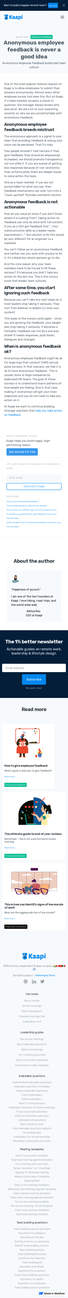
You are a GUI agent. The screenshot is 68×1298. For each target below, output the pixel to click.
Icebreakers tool (32, 1021)
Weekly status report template (32, 1176)
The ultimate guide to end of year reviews (26, 505)
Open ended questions (32, 1249)
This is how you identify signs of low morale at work (31, 510)
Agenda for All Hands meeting (32, 1172)
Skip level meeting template (32, 1214)
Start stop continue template (32, 1210)
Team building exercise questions (32, 1229)
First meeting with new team (32, 1164)
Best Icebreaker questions (32, 1044)
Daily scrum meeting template (32, 1185)
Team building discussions (31, 1254)
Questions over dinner (32, 1266)
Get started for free (22, 451)
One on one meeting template (32, 1201)
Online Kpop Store (45, 975)
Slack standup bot (32, 1011)
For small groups (32, 1132)
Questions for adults (31, 1279)
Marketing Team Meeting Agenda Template (32, 1189)
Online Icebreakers (32, 1099)
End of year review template (32, 1155)
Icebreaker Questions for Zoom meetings (32, 1107)
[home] (27, 17)
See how (53, 6)
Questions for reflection (31, 1258)
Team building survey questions (32, 1287)
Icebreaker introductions (32, 1120)
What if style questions (32, 1103)
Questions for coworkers (32, 1270)
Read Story (9, 776)
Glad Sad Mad (31, 1180)
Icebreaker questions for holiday (32, 1086)
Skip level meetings (32, 1049)
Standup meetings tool (32, 1016)
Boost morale (32, 1000)
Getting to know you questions (31, 1241)
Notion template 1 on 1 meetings (32, 1168)
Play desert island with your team (32, 1141)
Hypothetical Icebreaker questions (32, 1082)
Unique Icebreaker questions (32, 1090)
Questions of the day (32, 1237)
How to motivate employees (32, 1060)
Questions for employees (32, 1283)
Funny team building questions (32, 1275)
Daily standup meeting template (32, 1193)
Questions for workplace (32, 1233)
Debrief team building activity (32, 1245)
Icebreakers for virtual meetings (32, 1136)
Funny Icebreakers (32, 1095)
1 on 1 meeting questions (32, 1054)
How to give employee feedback (22, 501)
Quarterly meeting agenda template (32, 1159)
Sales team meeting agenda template (32, 1197)
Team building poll (32, 1262)
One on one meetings (32, 1039)
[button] (62, 17)
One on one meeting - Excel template (32, 1205)
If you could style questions (31, 1111)
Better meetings (31, 1006)
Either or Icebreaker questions (32, 1115)
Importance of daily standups (32, 1065)
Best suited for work (31, 1124)
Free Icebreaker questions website (32, 1128)
